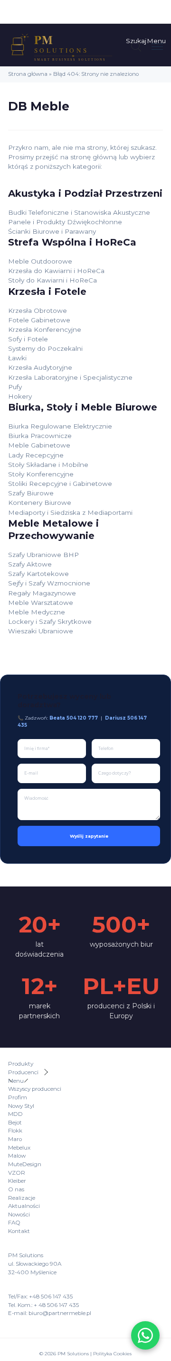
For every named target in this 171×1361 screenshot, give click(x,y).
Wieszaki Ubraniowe (40, 631)
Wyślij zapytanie (89, 836)
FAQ (14, 1222)
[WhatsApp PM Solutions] (145, 1335)
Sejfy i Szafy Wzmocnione (49, 583)
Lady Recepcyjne (36, 455)
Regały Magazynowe (42, 593)
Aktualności (24, 1206)
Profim (17, 1097)
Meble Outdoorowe (40, 261)
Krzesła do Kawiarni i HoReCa (56, 270)
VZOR (16, 1172)
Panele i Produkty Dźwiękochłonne (65, 222)
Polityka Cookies (112, 1354)
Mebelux (19, 1147)
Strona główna (28, 74)
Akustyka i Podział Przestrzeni (85, 193)
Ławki (17, 358)
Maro (15, 1139)
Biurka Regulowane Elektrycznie (60, 426)
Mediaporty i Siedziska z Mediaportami (70, 512)
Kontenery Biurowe (39, 502)
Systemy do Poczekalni (45, 348)
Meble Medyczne (36, 612)
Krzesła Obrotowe (37, 310)
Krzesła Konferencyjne (44, 329)
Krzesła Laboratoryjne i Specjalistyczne (70, 377)
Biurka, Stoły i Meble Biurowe (82, 407)
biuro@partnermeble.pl (59, 1313)
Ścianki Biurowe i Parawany (52, 231)
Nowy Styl (21, 1106)
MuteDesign (24, 1164)
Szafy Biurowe (31, 493)
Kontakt (19, 1231)
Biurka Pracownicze (40, 435)
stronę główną (93, 157)
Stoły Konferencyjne (41, 474)
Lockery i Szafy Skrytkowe (50, 621)
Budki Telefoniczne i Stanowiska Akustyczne (79, 212)
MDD (15, 1114)
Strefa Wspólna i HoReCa (72, 242)
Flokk (15, 1130)
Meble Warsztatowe (40, 602)
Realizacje (21, 1198)
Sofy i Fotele (28, 339)
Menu (156, 41)
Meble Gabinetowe (39, 445)
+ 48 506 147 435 (56, 1305)
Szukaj (136, 41)
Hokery (20, 396)
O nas (16, 1189)
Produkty (20, 1063)
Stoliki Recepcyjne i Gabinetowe (60, 483)
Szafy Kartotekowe (38, 573)
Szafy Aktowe (30, 564)
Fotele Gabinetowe (39, 320)
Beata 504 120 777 (73, 718)
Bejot (15, 1122)
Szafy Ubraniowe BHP (43, 554)
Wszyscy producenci (34, 1089)
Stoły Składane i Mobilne (48, 464)
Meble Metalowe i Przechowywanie (53, 529)
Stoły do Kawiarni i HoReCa (52, 280)
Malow (17, 1155)
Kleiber (17, 1181)
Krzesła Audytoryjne (40, 367)
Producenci (23, 1072)
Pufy (15, 387)
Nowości (19, 1214)
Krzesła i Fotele (47, 291)
